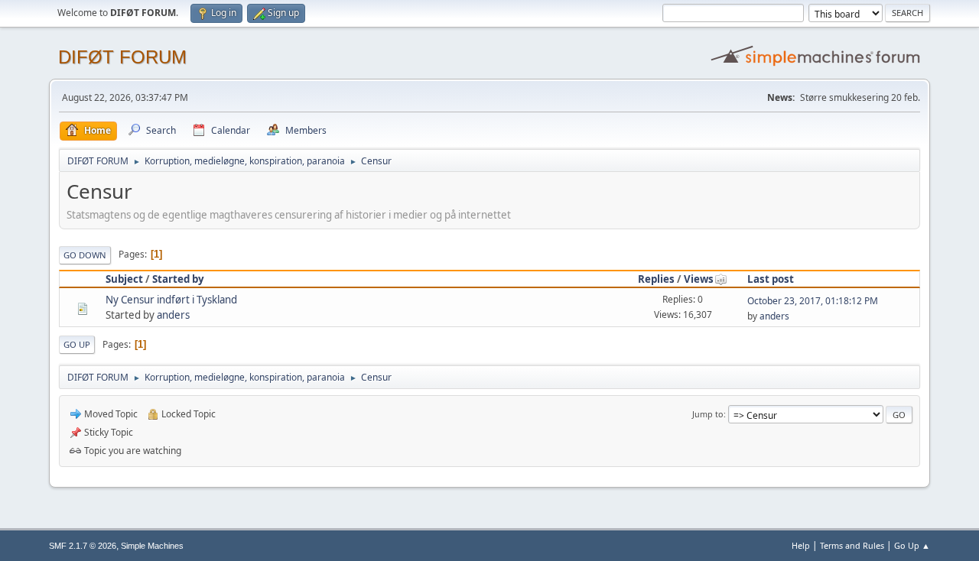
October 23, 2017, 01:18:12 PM (812, 300)
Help (801, 545)
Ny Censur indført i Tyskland (171, 299)
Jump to (708, 414)
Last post (770, 279)
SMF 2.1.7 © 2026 (82, 545)
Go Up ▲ (912, 545)
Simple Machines (152, 545)
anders (173, 315)
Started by (178, 279)
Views (699, 279)
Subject (124, 279)
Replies (656, 279)
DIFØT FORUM (122, 57)
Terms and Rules (852, 545)
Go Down (84, 255)
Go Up (76, 344)
